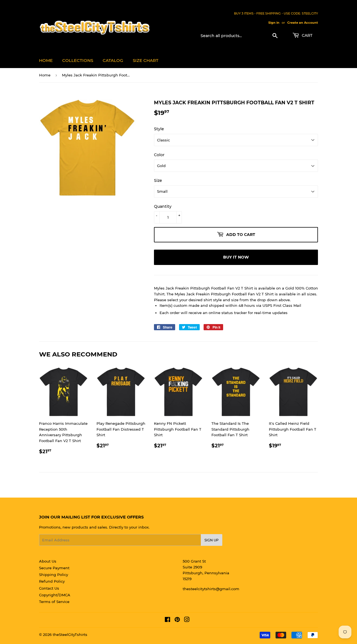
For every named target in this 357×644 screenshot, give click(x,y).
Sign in (273, 23)
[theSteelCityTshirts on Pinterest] (177, 620)
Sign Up (211, 540)
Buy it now (236, 257)
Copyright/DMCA (54, 595)
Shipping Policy (53, 574)
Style (159, 128)
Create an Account (302, 23)
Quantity (163, 206)
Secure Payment (54, 568)
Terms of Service (54, 601)
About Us (47, 561)
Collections (77, 60)
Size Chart (145, 60)
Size (158, 180)
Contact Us (49, 588)
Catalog (113, 60)
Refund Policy (52, 581)
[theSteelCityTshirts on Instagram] (187, 620)
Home (46, 60)
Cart (306, 35)
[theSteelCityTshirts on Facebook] (167, 620)
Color (159, 154)
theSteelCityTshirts (70, 634)
